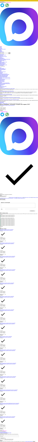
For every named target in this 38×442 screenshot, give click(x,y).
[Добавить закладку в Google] (20, 197)
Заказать (2, 438)
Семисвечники (1, 57)
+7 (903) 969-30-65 (8, 2)
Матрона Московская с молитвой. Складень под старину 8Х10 (7, 323)
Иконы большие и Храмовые (3, 56)
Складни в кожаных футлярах (3, 64)
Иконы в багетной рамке (3, 63)
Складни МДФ (1, 65)
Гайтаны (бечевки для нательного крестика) (5, 78)
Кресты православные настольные (4, 75)
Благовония (1, 72)
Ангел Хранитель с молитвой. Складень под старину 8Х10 (7, 243)
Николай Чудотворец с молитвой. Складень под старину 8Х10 (7, 417)
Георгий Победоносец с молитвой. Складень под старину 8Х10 (7, 270)
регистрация (2, 1)
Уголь (0, 70)
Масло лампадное (2, 68)
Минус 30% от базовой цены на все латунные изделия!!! (12, 0)
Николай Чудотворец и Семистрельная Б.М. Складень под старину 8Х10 (8, 390)
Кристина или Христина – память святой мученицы (6, 94)
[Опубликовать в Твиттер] (35, 197)
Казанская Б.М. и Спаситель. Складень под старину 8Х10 (6, 283)
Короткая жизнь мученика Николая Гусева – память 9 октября (7, 88)
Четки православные (2, 80)
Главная (1, 103)
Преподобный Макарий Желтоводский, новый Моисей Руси (7, 91)
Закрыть (1, 440)
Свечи (0, 67)
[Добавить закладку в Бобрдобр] (28, 197)
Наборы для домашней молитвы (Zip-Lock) (5, 83)
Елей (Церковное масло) (3, 71)
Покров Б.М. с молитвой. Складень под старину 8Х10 (6, 230)
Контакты (1, 51)
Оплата (1, 47)
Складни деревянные (5, 103)
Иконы (1, 61)
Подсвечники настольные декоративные (4, 74)
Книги (0, 85)
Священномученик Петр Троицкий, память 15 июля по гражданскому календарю (9, 99)
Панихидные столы (2, 58)
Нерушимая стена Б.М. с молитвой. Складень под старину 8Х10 (7, 350)
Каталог (1, 46)
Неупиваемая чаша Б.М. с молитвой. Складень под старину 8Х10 (7, 377)
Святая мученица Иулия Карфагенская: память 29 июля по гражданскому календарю (10, 97)
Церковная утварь (2, 60)
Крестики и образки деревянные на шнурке (5, 77)
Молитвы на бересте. (2, 84)
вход (0, 1)
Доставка (1, 48)
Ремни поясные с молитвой (3, 86)
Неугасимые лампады (2, 69)
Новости (1, 50)
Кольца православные (2, 79)
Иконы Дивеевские (2, 62)
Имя (1, 209)
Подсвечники (1, 55)
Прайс (0, 49)
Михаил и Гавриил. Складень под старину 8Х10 (5, 337)
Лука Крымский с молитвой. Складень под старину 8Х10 (6, 310)
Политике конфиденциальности (29, 441)
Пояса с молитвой (2, 81)
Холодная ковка (2, 54)
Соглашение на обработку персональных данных (5, 432)
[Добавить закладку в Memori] (12, 197)
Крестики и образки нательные (3, 76)
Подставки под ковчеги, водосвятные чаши (5, 59)
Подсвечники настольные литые (3, 73)
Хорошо (34, 441)
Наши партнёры (2, 102)
